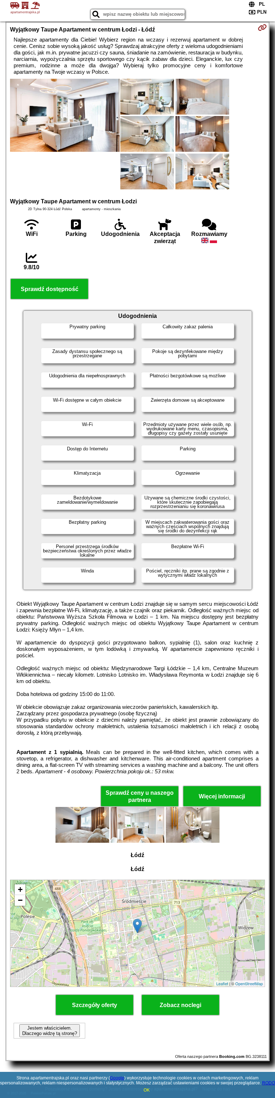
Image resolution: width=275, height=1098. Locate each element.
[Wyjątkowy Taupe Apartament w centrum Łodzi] (65, 116)
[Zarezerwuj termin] (262, 27)
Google (117, 1077)
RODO (268, 1082)
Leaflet (222, 983)
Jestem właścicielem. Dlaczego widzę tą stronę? (49, 1030)
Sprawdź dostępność (49, 289)
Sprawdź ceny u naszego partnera (140, 796)
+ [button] (20, 889)
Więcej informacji (222, 796)
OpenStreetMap (249, 983)
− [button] (20, 900)
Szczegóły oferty (94, 1005)
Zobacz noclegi (180, 1005)
